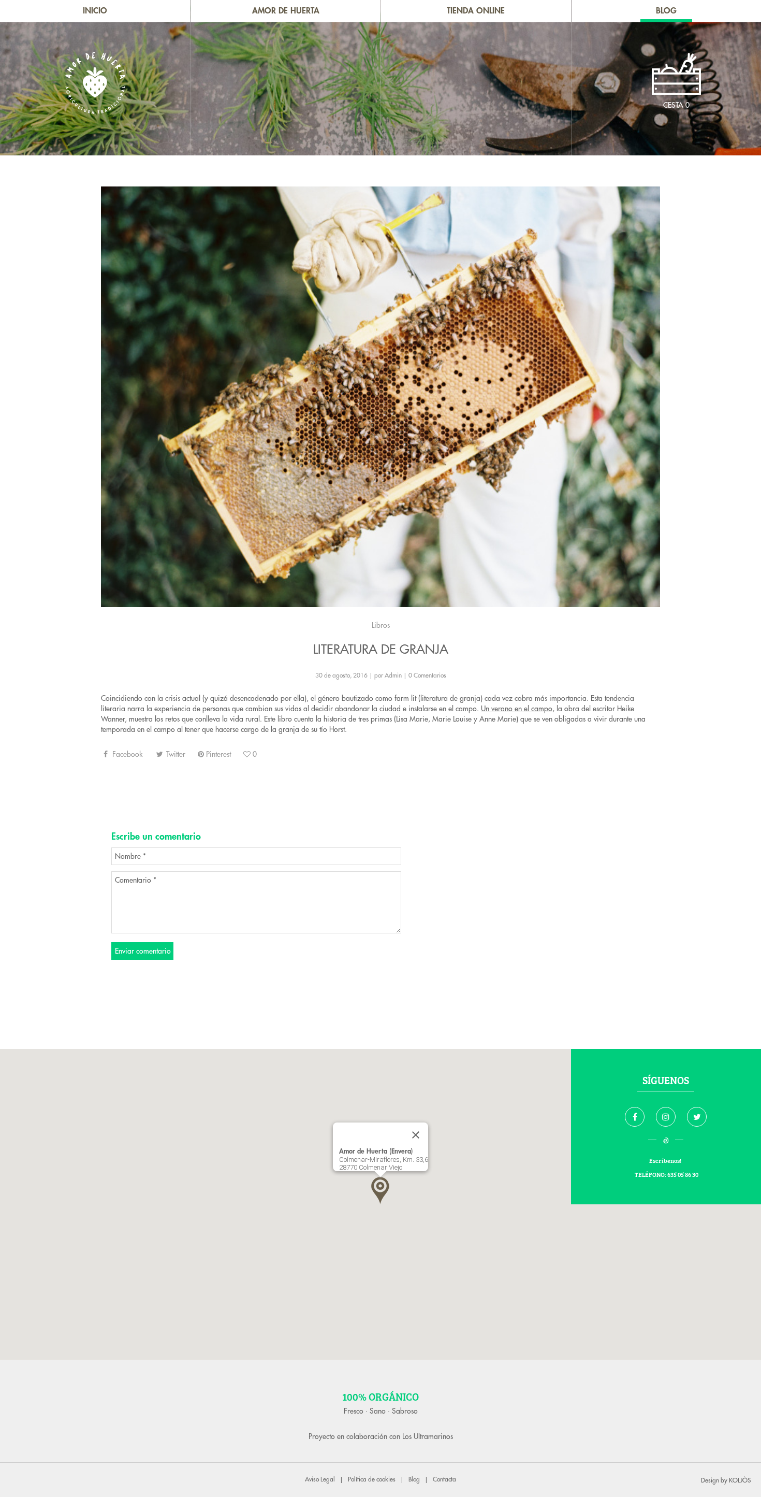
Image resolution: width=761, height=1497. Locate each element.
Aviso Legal (320, 1479)
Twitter (174, 754)
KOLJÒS (740, 1480)
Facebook (126, 754)
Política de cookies (372, 1479)
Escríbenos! (665, 1160)
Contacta (444, 1479)
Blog (414, 1479)
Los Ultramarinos (427, 1436)
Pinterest (217, 754)
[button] (380, 1190)
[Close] (415, 1134)
